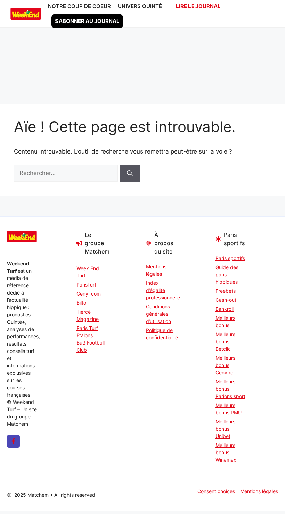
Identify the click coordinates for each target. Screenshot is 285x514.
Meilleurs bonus (225, 321)
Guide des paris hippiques (226, 274)
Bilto (81, 303)
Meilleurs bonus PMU (228, 408)
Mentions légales (156, 270)
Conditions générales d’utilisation (158, 314)
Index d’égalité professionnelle (161, 290)
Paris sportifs (230, 258)
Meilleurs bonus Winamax (225, 452)
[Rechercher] (130, 173)
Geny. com (88, 294)
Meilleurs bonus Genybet (225, 365)
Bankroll (224, 309)
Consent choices (216, 491)
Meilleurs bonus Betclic (225, 341)
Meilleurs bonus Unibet (225, 428)
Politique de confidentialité (161, 333)
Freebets (225, 291)
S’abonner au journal (87, 21)
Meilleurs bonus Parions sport (230, 389)
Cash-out (225, 300)
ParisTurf (86, 285)
